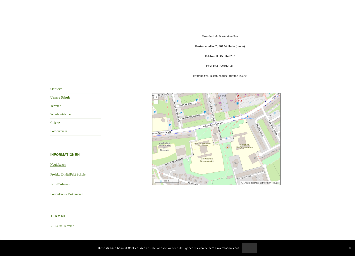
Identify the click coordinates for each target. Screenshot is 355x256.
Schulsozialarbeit (61, 114)
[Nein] (350, 248)
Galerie (55, 122)
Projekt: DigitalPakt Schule (67, 174)
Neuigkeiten (58, 164)
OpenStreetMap (251, 182)
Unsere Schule (60, 97)
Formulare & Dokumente (66, 194)
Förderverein (58, 131)
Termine (55, 106)
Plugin (275, 182)
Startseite (56, 89)
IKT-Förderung (60, 184)
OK (249, 248)
